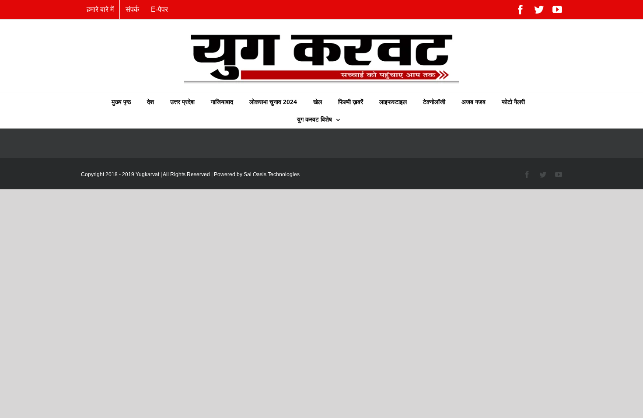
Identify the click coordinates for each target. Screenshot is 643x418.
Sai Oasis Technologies (272, 174)
